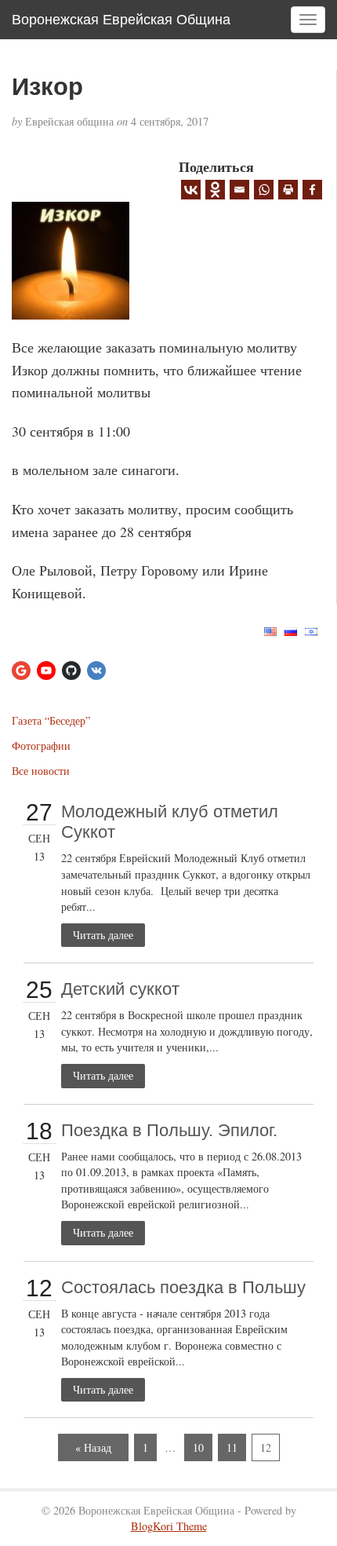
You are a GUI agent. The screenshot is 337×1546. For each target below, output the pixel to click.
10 (198, 1447)
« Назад (93, 1447)
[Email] (239, 189)
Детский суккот (120, 989)
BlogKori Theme (169, 1526)
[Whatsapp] (263, 189)
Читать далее (103, 934)
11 (231, 1447)
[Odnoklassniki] (215, 189)
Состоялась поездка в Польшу (183, 1287)
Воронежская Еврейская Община (121, 19)
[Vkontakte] (190, 189)
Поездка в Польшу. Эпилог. (169, 1130)
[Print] (288, 189)
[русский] (290, 629)
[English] (270, 629)
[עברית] (311, 629)
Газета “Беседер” (51, 720)
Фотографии (41, 745)
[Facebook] (312, 189)
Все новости (41, 770)
